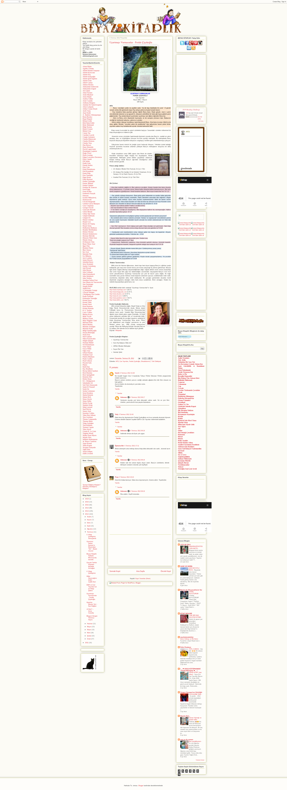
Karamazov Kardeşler (186, 414)
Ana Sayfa (140, 571)
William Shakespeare (90, 439)
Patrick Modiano (88, 357)
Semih (117, 373)
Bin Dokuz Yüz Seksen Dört (188, 378)
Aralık (89, 517)
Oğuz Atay (86, 351)
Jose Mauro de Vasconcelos (92, 282)
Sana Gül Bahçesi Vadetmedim (189, 449)
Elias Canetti (87, 159)
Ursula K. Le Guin (89, 431)
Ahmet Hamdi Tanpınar (91, 71)
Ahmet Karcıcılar (89, 73)
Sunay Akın (87, 411)
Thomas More (88, 421)
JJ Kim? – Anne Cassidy (90, 611)
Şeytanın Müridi (184, 461)
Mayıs (89, 626)
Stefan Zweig (87, 403)
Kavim (180, 416)
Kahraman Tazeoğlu (90, 298)
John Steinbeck (88, 276)
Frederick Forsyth (89, 193)
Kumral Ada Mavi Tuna (187, 420)
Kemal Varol (87, 304)
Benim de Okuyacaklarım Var (191, 590)
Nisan (89, 630)
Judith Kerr (87, 288)
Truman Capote (88, 427)
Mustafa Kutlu (88, 329)
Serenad (181, 451)
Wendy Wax (87, 437)
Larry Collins (87, 312)
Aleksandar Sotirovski (90, 87)
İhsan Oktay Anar (89, 244)
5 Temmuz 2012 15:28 (127, 373)
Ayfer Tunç (87, 111)
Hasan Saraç (87, 226)
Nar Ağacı (182, 426)
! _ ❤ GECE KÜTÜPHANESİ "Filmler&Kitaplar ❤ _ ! (190, 669)
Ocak (89, 639)
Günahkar (182, 408)
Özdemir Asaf (87, 355)
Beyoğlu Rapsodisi (185, 376)
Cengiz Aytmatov (89, 137)
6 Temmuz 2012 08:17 (137, 397)
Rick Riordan (87, 373)
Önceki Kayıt (166, 571)
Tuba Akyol (87, 429)
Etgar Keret (87, 177)
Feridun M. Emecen (90, 187)
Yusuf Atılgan (87, 451)
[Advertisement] (140, 550)
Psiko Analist (183, 441)
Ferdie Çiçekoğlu (134, 361)
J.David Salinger (88, 292)
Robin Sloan (87, 379)
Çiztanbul (181, 394)
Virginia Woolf (88, 433)
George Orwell (88, 208)
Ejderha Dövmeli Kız (186, 398)
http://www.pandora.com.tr (118, 298)
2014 (87, 508)
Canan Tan (86, 133)
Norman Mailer (88, 343)
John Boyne (87, 270)
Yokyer (180, 467)
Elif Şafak (86, 161)
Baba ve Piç (182, 374)
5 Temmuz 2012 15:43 (126, 414)
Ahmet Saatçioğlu (89, 77)
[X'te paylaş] (147, 358)
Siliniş (180, 453)
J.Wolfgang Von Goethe (91, 294)
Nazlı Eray (86, 335)
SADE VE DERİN (186, 566)
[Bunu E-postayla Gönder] (143, 358)
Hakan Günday (88, 220)
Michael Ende (87, 322)
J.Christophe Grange (90, 290)
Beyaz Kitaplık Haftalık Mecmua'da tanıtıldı (92, 556)
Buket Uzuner (88, 129)
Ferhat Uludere (88, 185)
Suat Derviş (87, 409)
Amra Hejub (87, 97)
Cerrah (181, 388)
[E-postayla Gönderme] (139, 358)
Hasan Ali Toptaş (89, 224)
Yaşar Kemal (87, 443)
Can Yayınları (124, 361)
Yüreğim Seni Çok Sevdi (187, 469)
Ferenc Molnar (88, 183)
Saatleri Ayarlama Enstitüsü (188, 445)
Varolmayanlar (183, 465)
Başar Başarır (87, 119)
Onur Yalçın (87, 347)
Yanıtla (117, 389)
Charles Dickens (88, 141)
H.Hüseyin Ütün (88, 242)
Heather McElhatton (90, 230)
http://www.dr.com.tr (116, 296)
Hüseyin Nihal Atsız (90, 238)
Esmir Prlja (86, 173)
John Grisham (87, 272)
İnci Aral (86, 252)
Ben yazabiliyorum (195, 741)
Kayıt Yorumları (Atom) (142, 578)
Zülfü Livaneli (88, 453)
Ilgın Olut (86, 246)
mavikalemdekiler (187, 637)
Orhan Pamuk (87, 353)
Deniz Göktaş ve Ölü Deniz (189, 639)
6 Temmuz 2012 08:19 (137, 460)
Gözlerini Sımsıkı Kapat (187, 406)
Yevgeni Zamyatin (89, 447)
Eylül (89, 526)
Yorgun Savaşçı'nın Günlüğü (191, 692)
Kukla (180, 418)
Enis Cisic (86, 167)
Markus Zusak (88, 318)
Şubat (89, 636)
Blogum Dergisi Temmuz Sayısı (92, 618)
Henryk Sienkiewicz (90, 234)
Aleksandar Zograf (89, 89)
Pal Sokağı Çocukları (186, 433)
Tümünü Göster (200, 760)
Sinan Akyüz (87, 399)
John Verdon (87, 278)
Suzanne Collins (88, 413)
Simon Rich (87, 397)
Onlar (180, 430)
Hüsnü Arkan (87, 240)
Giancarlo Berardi (89, 210)
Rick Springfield (88, 375)
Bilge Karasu (87, 127)
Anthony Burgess (89, 103)
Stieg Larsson (87, 407)
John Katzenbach (89, 274)
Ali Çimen (86, 91)
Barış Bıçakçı (87, 117)
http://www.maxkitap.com (118, 290)
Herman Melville (89, 236)
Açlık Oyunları (183, 358)
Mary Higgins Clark (90, 320)
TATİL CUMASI (194, 649)
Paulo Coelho (87, 359)
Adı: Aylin (182, 360)
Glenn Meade (87, 212)
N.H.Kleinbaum (88, 345)
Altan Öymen (87, 93)
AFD (117, 361)
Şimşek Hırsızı (183, 463)
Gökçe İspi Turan (89, 214)
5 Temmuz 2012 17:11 (132, 446)
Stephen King (87, 405)
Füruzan (85, 196)
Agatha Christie (88, 69)
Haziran (90, 623)
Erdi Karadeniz (88, 171)
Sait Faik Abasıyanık (90, 385)
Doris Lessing (87, 155)
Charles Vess (87, 143)
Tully (116, 414)
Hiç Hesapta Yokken (185, 410)
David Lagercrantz (89, 149)
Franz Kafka (87, 191)
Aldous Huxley (88, 85)
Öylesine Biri (119, 446)
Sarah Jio (86, 389)
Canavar (181, 382)
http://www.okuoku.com (117, 294)
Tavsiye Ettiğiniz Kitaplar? (92, 485)
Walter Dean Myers (89, 435)
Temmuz (90, 532)
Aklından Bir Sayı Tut (186, 362)
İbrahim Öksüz (88, 248)
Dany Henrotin (88, 147)
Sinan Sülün (87, 401)
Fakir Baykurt (87, 179)
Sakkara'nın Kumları (186, 447)
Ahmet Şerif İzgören (90, 79)
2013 (87, 511)
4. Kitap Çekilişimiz (91, 572)
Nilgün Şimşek (88, 341)
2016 (87, 502)
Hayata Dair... (185, 716)
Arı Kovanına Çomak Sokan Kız (190, 364)
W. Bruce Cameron (89, 441)
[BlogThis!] (145, 358)
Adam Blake (87, 66)
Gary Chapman (88, 206)
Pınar (117, 477)
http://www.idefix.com (116, 300)
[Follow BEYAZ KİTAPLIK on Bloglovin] (184, 338)
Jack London (87, 258)
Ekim (89, 523)
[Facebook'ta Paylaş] (149, 358)
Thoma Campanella (90, 419)
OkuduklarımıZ (146, 361)
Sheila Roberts (88, 395)
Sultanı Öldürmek (185, 459)
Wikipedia (118, 330)
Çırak (180, 392)
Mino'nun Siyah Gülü (186, 424)
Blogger (140, 785)
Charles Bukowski (89, 139)
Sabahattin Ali (88, 383)
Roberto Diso (87, 377)
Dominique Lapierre (90, 151)
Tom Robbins (87, 425)
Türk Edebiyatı (156, 361)
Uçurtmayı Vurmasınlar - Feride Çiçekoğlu (92, 596)
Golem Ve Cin (183, 404)
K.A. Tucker (87, 310)
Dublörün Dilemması (186, 396)
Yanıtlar (119, 393)
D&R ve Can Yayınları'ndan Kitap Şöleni (92, 587)
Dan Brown (87, 145)
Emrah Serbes (87, 165)
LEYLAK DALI (185, 544)
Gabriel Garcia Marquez (91, 204)
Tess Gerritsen (88, 417)
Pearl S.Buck (87, 361)
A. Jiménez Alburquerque (92, 115)
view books (200, 121)
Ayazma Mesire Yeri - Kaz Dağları (92, 604)
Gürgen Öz (87, 218)
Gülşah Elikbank (89, 216)
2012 (87, 514)
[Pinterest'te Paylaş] (151, 358)
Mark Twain (87, 316)
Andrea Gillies (88, 99)
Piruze (180, 439)
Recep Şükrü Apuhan (90, 371)
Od (179, 428)
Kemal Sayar (87, 300)
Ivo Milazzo (87, 256)
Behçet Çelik (87, 121)
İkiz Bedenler (183, 412)
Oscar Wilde (87, 349)
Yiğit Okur (86, 449)
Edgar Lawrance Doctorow (92, 157)
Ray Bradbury (88, 369)
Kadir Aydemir (88, 296)
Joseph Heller (87, 286)
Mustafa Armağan (89, 327)
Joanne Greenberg (89, 266)
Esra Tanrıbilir (88, 175)
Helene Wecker (88, 232)
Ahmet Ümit (87, 81)
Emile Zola (86, 163)
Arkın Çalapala (88, 107)
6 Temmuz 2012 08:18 (137, 430)
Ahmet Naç (87, 75)
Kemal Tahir (87, 302)
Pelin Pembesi (185, 647)
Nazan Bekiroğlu (89, 333)
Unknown (123, 397)
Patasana (181, 435)
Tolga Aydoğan (88, 423)
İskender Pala (87, 254)
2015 (87, 505)
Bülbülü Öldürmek (185, 380)
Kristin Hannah (88, 308)
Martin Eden (183, 422)
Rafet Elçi (86, 367)
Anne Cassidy (88, 101)
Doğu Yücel (87, 153)
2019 (87, 499)
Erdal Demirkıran (89, 169)
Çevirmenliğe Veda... (195, 694)
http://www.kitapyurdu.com (118, 292)
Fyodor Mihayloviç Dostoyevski (89, 199)
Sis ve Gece (182, 455)
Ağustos (90, 529)
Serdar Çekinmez (89, 391)
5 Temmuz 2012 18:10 (126, 477)
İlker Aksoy (87, 250)
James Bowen (87, 260)
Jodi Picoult (87, 268)
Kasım (89, 520)
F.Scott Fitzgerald (89, 202)
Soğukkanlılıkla (184, 457)
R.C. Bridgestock (89, 381)
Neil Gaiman (87, 337)
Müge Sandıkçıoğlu (90, 331)
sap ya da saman (186, 739)
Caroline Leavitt (88, 135)
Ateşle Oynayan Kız (185, 372)
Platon (85, 365)
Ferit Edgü (86, 189)
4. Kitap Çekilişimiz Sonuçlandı (91, 536)
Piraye (180, 437)
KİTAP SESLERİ (186, 613)
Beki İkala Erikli (88, 123)
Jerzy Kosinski (88, 264)
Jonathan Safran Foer (90, 280)
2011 (87, 642)
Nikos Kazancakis (89, 339)
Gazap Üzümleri (184, 400)
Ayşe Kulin (87, 113)
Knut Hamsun (88, 306)
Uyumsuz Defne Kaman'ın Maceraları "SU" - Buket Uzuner (92, 546)
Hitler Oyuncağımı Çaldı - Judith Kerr (92, 579)
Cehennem (182, 384)
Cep (179, 386)
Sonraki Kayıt (115, 571)
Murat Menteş (87, 324)
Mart (89, 633)
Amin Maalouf (88, 95)
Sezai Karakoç (88, 393)
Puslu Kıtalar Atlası (185, 443)
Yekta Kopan (87, 445)
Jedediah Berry (88, 262)
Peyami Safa (87, 363)
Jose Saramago (88, 284)
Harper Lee (87, 222)
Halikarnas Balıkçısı (90, 228)
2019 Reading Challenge (191, 109)
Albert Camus (87, 83)
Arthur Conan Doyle (90, 109)
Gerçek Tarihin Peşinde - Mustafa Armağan (92, 565)
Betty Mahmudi (88, 125)
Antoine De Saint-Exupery (92, 105)
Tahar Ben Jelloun (89, 415)
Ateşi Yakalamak (184, 370)
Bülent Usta (87, 131)
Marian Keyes (88, 314)
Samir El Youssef (89, 387)
